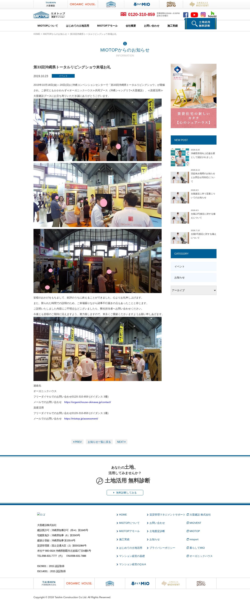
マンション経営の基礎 (132, 556)
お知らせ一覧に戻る (99, 441)
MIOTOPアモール (107, 25)
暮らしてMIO (197, 547)
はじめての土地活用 (77, 25)
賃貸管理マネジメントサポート (167, 514)
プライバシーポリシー (162, 547)
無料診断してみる (126, 492)
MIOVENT (195, 522)
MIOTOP (195, 531)
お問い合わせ (151, 25)
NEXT (121, 441)
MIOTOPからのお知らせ (55, 34)
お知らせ (179, 277)
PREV (78, 441)
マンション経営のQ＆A (132, 564)
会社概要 (131, 25)
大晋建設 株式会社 (200, 514)
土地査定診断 (157, 531)
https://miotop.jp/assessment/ (81, 418)
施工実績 (172, 25)
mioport (194, 539)
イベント (63, 76)
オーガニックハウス (201, 556)
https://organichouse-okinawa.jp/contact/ (87, 402)
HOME (36, 34)
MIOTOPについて (48, 25)
